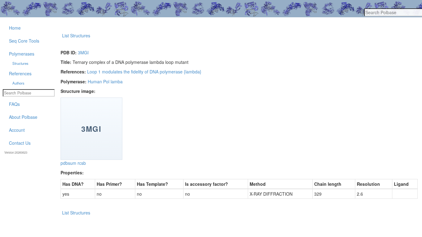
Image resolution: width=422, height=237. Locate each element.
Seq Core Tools (24, 41)
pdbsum (68, 163)
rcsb (82, 163)
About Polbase (23, 117)
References (20, 73)
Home (15, 28)
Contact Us (20, 143)
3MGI (83, 52)
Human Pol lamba (105, 81)
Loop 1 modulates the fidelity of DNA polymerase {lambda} (144, 72)
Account (17, 130)
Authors (18, 83)
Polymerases (21, 54)
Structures (20, 63)
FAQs (14, 104)
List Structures (76, 35)
